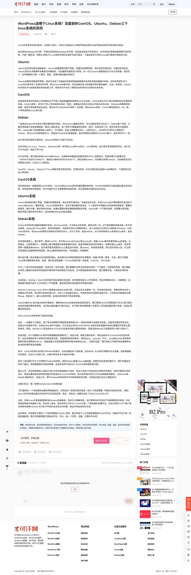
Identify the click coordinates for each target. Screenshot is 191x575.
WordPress (25, 12)
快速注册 (172, 4)
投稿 (173, 12)
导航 (51, 4)
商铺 (59, 4)
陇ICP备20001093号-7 (46, 571)
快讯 (66, 4)
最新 (36, 4)
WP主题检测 (92, 4)
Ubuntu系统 (145, 449)
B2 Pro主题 (40, 12)
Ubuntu (143, 429)
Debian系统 (144, 454)
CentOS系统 (145, 444)
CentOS (143, 434)
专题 (74, 4)
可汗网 (32, 571)
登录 (161, 4)
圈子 (44, 4)
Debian (143, 439)
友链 (81, 4)
